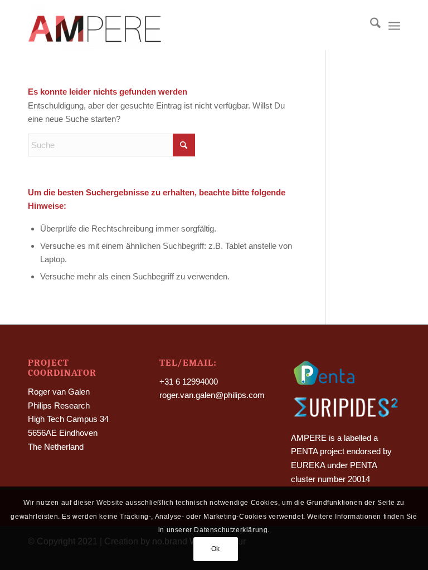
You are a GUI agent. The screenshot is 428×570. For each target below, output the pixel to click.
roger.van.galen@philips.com (212, 395)
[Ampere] (94, 25)
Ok (215, 549)
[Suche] (370, 25)
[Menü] (394, 25)
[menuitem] (370, 25)
